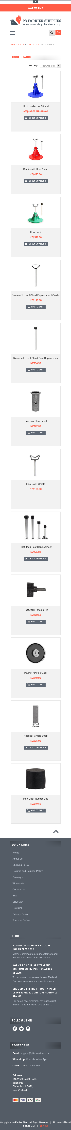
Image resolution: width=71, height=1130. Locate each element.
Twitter (21, 1028)
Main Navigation (13, 33)
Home (12, 44)
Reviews (17, 907)
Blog (15, 895)
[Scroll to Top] (56, 832)
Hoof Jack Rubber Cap (35, 798)
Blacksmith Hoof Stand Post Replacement (35, 358)
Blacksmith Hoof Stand (35, 169)
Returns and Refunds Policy (28, 870)
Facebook (15, 1028)
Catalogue (18, 877)
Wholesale (18, 883)
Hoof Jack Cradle (35, 484)
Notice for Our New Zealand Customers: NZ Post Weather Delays (32, 969)
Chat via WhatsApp (36, 1059)
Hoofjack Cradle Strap (36, 735)
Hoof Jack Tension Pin (36, 609)
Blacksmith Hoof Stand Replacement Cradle (35, 295)
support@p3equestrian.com (35, 1053)
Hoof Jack (35, 232)
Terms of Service (22, 920)
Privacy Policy (20, 914)
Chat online (34, 1065)
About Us (18, 858)
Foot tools (33, 44)
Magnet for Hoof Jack (35, 672)
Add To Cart (37, 307)
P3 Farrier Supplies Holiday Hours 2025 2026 (31, 947)
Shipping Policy (21, 864)
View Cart (18, 901)
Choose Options (37, 118)
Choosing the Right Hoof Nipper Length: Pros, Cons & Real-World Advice (35, 992)
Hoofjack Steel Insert (35, 421)
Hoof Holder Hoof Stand (36, 106)
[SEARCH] (52, 33)
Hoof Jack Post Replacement (36, 546)
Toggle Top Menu (35, 1)
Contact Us (19, 889)
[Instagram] (28, 1028)
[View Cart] (58, 32)
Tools (21, 44)
